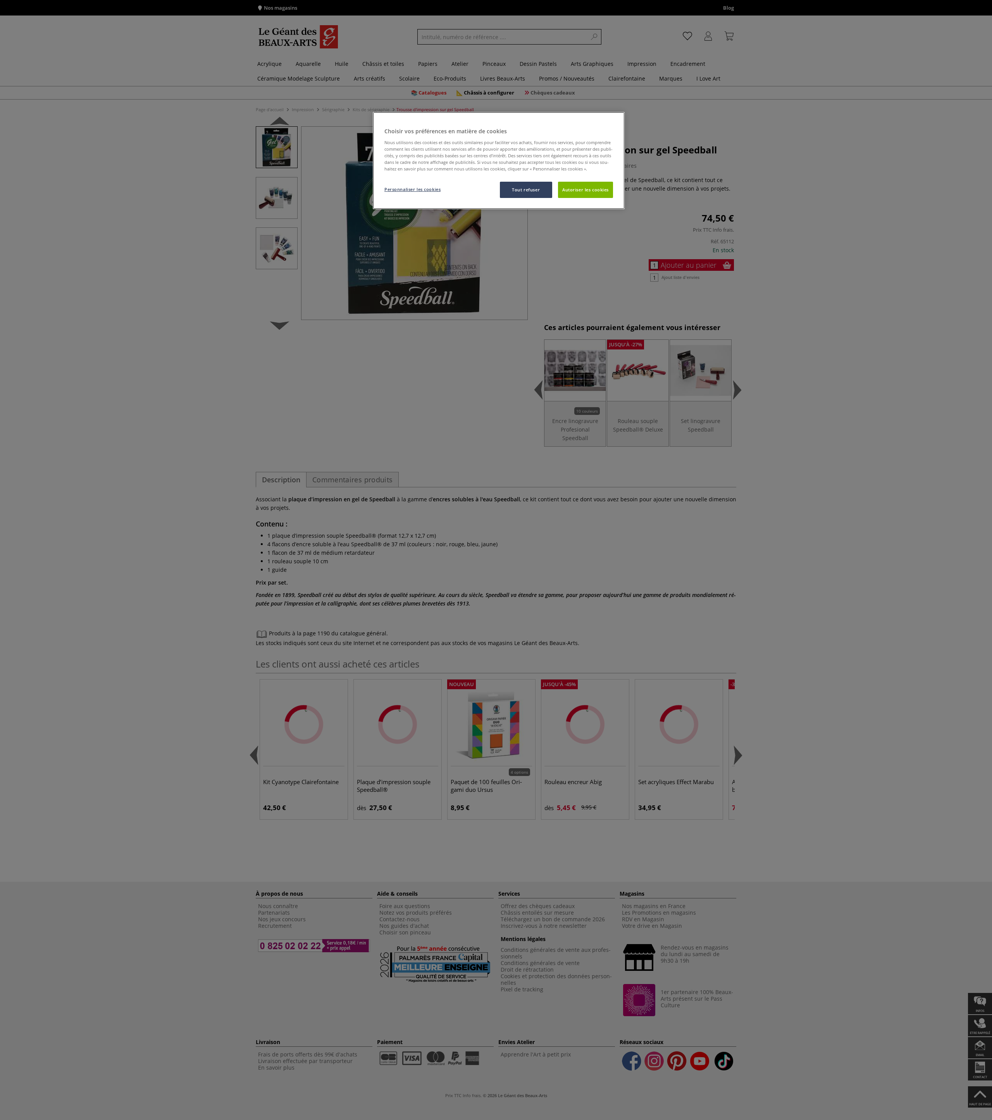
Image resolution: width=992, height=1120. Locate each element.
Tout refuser (526, 190)
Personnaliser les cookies (412, 189)
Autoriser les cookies (585, 190)
